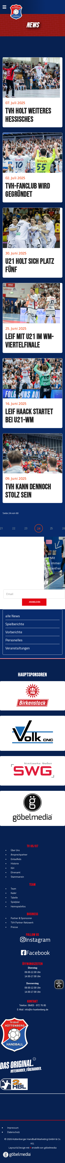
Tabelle (14, 897)
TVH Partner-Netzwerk (22, 922)
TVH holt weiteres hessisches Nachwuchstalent (28, 119)
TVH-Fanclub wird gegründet (27, 190)
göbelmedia (50, 1147)
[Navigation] (4, 7)
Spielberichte (14, 624)
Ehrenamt (15, 872)
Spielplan (15, 902)
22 (13, 528)
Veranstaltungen (17, 648)
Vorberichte (13, 632)
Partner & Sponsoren (21, 918)
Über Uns (15, 850)
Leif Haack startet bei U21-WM (29, 416)
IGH (12, 868)
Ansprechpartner (19, 854)
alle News (12, 616)
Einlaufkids (16, 859)
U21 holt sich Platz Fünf (29, 265)
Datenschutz (13, 1132)
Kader (13, 893)
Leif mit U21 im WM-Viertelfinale (29, 340)
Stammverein (17, 876)
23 (25, 528)
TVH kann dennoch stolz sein (28, 491)
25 (51, 528)
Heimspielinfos (18, 906)
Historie (15, 863)
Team (13, 888)
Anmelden (34, 601)
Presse (14, 927)
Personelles (13, 640)
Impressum (13, 1127)
